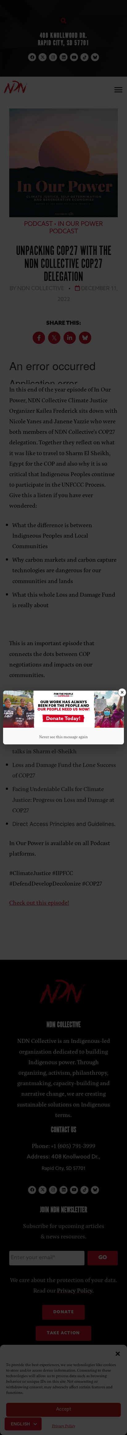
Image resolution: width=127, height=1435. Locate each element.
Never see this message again (63, 736)
